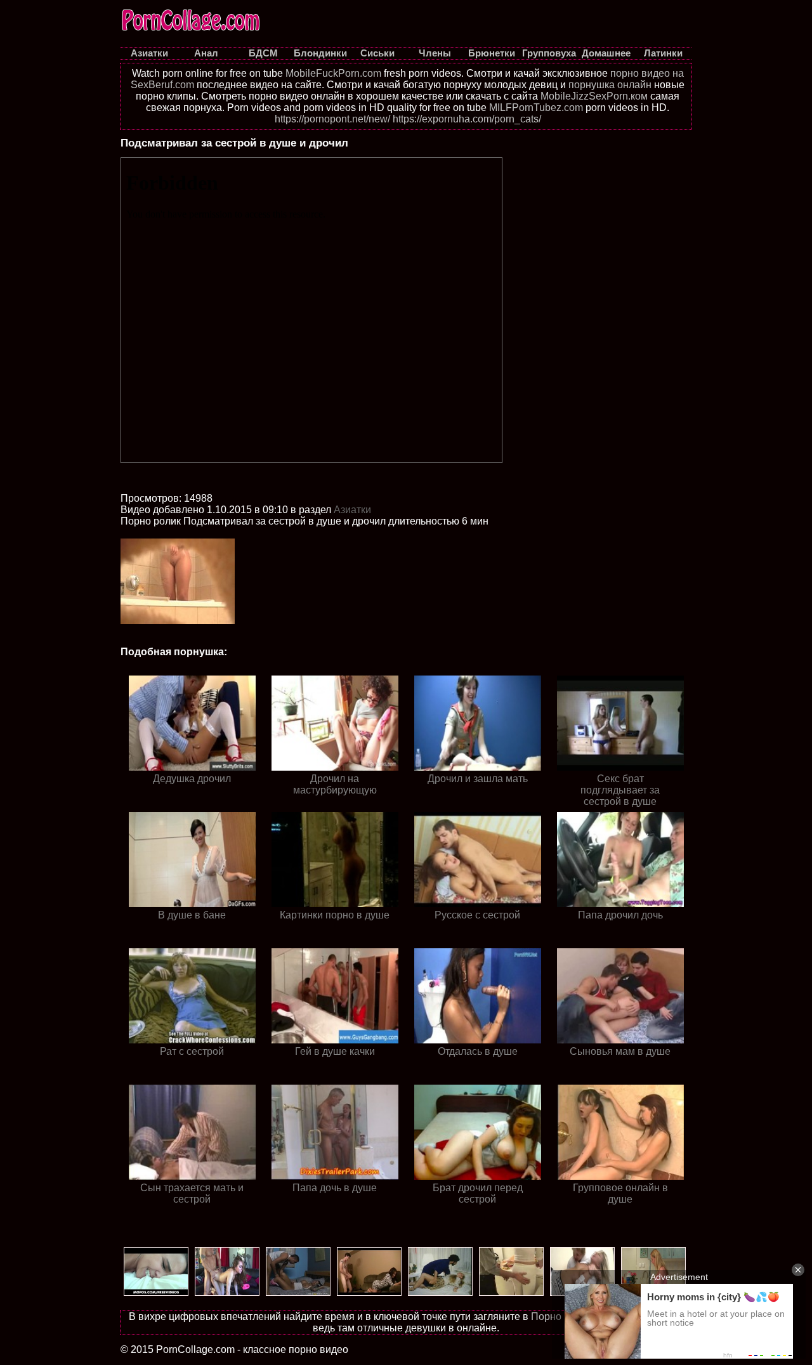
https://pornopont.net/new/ (332, 119)
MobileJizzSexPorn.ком (594, 96)
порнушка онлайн (610, 84)
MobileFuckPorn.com (333, 73)
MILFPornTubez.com (536, 107)
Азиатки (352, 509)
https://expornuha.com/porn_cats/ (467, 119)
